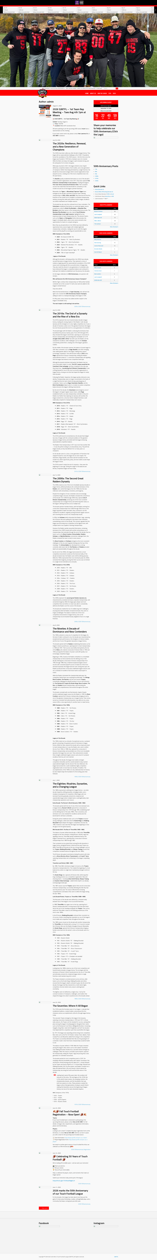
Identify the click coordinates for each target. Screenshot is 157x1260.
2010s (76, 471)
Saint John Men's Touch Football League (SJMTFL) (53, 88)
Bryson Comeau (98, 211)
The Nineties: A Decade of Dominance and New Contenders (70, 630)
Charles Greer (98, 271)
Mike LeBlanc (97, 221)
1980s (76, 999)
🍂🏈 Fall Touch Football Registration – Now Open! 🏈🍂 (69, 1112)
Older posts (44, 1208)
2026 (114, 93)
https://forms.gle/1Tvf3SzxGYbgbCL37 (64, 1181)
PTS (115, 208)
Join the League (102, 93)
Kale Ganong (97, 242)
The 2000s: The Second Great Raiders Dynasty (68, 479)
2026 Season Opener (105, 106)
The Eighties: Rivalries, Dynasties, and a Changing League (70, 785)
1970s (76, 1104)
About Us (93, 93)
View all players (114, 227)
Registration (87, 1149)
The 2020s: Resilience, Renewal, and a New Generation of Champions (69, 146)
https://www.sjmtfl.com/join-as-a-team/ (76, 1138)
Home (86, 93)
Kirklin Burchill (98, 280)
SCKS (114, 236)
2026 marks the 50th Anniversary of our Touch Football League (70, 1192)
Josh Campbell (98, 214)
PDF (108, 194)
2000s (76, 622)
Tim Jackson (97, 224)
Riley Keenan (97, 239)
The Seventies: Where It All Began (70, 1006)
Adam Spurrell (98, 217)
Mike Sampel (97, 268)
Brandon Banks (98, 249)
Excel (112, 194)
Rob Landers (97, 274)
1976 (109, 93)
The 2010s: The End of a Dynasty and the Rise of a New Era (70, 315)
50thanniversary (85, 306)
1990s (76, 777)
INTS (114, 265)
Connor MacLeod (98, 246)
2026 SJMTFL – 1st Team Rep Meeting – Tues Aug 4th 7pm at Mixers (69, 112)
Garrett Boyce (98, 252)
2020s (76, 306)
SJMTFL (116, 1257)
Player (96, 208)
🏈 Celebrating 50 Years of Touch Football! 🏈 (70, 1157)
